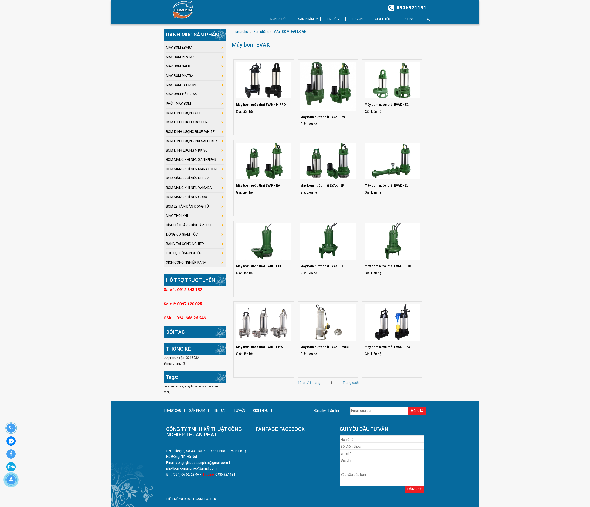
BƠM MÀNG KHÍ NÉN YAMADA (189, 188)
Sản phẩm (261, 32)
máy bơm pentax (195, 386)
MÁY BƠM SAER (178, 66)
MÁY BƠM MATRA (179, 76)
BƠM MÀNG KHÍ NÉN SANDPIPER (191, 160)
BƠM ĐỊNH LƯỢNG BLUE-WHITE (190, 132)
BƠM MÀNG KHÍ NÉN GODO (186, 197)
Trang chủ (240, 32)
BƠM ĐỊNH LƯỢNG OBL (183, 113)
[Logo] (185, 10)
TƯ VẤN (357, 19)
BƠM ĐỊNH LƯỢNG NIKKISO (187, 150)
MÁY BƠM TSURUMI (181, 85)
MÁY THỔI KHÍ (177, 216)
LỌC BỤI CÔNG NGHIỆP (183, 253)
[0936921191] (11, 428)
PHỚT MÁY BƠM (178, 103)
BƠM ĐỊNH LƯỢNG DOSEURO (188, 122)
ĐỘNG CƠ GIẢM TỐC (182, 234)
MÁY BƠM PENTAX (180, 57)
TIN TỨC (332, 19)
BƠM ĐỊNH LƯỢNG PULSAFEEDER (191, 141)
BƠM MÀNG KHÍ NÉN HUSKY (187, 178)
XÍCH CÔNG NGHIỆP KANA (186, 262)
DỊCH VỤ (408, 19)
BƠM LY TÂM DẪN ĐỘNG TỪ (187, 206)
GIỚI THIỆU (382, 19)
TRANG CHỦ (277, 19)
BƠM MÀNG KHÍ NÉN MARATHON (191, 169)
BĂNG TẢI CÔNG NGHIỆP (185, 244)
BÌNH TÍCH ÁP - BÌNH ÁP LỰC (188, 225)
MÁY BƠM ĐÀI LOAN (290, 32)
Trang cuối (351, 383)
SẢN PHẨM (306, 19)
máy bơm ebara (173, 386)
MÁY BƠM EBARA (179, 47)
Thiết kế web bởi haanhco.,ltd (190, 499)
